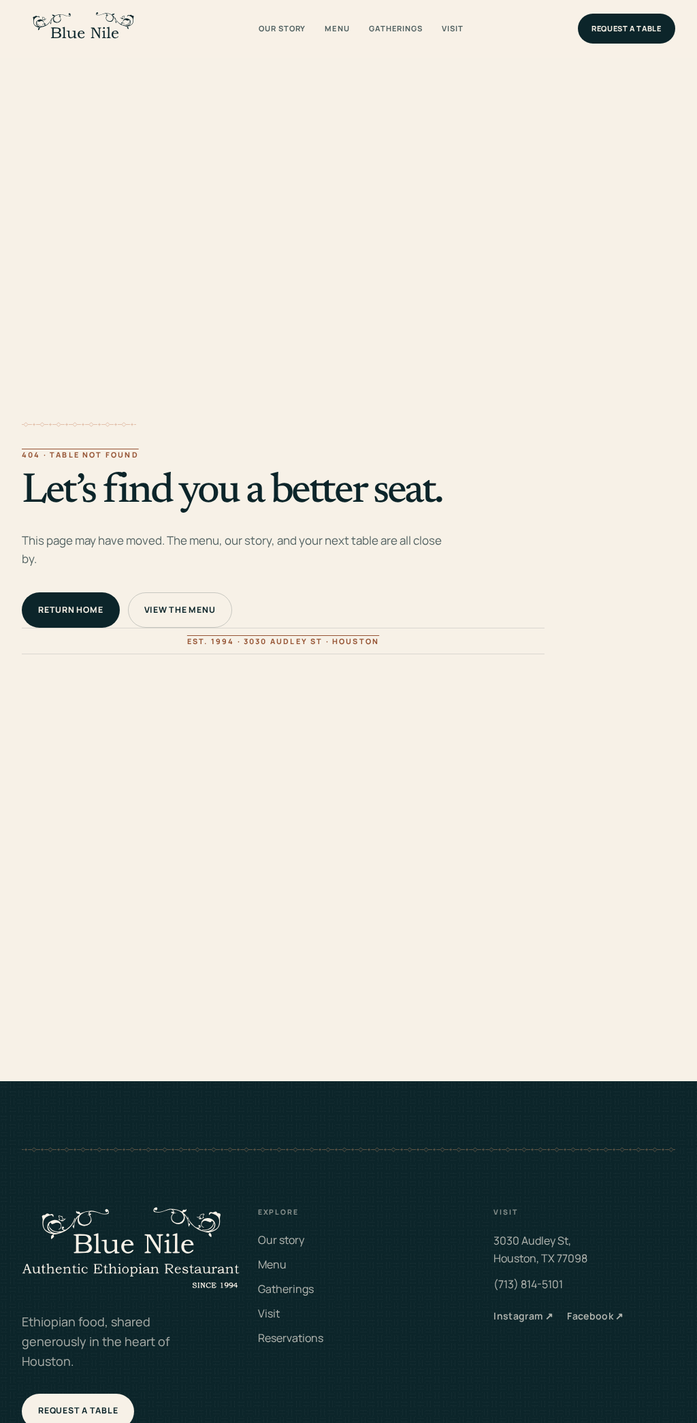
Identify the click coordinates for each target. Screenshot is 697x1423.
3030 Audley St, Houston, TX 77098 (540, 1249)
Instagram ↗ (523, 1315)
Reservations (290, 1337)
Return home (70, 609)
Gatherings (396, 28)
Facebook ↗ (595, 1315)
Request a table (626, 28)
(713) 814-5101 (528, 1284)
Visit (452, 28)
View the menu (180, 609)
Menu (337, 28)
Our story (282, 28)
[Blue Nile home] (83, 28)
